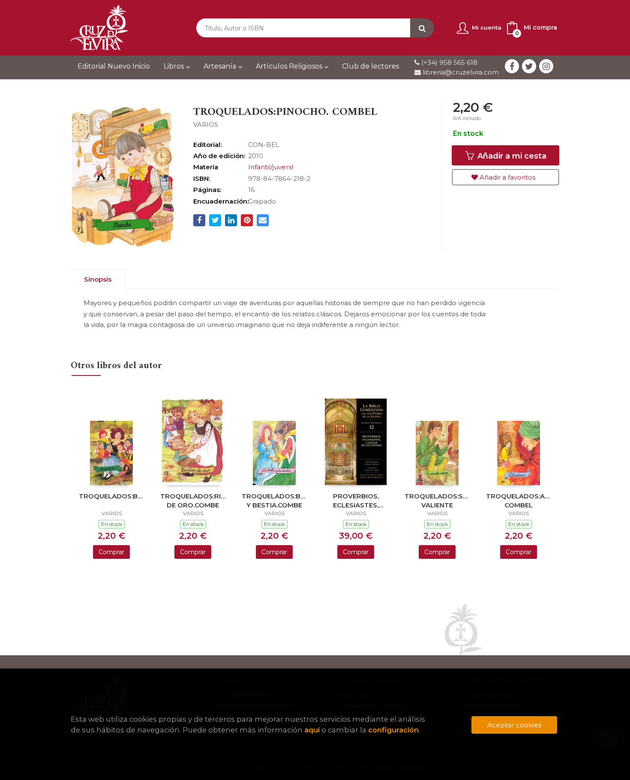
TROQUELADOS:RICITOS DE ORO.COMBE (192, 500)
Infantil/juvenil (270, 167)
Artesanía (221, 66)
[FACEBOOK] (512, 66)
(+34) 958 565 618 (449, 62)
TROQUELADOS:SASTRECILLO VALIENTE (437, 500)
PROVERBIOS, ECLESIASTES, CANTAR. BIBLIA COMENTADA (356, 500)
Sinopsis (97, 279)
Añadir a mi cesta (510, 156)
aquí (312, 730)
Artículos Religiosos (290, 66)
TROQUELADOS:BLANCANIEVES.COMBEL (111, 496)
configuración (393, 730)
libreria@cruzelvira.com (460, 72)
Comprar (111, 552)
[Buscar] (422, 28)
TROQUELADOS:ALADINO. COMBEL (518, 500)
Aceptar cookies (514, 725)
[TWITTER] (529, 66)
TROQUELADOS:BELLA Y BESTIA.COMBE (274, 500)
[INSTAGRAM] (546, 66)
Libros (175, 66)
